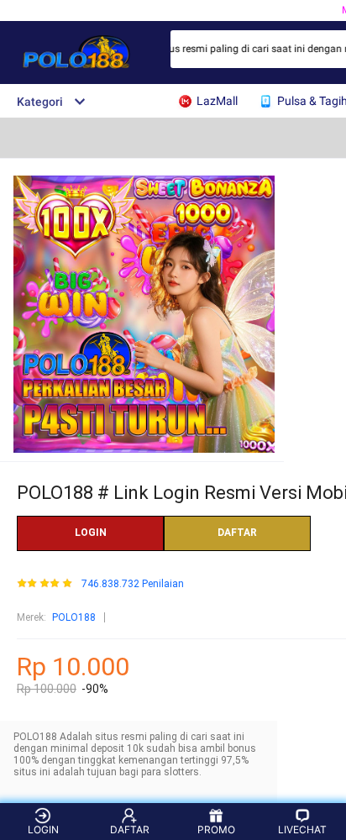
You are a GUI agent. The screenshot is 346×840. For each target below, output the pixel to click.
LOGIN (91, 532)
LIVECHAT (302, 829)
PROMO (216, 829)
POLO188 (74, 617)
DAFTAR (237, 532)
